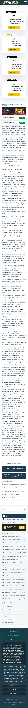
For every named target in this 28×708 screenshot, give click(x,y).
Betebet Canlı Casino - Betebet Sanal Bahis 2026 (15, 488)
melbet (15, 644)
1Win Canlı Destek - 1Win (11, 559)
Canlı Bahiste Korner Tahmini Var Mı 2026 (15, 553)
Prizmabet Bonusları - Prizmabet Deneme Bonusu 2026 (15, 543)
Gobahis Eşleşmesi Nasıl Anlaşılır (13, 566)
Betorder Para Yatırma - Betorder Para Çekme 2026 (15, 556)
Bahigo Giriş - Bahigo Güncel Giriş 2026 (15, 539)
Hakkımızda (15, 702)
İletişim (5, 702)
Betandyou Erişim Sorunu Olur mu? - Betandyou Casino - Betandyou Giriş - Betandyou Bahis (15, 592)
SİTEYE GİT (13, 27)
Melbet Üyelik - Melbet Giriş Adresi (14, 562)
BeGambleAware (15, 693)
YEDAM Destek (14, 685)
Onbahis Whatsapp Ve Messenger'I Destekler (15, 585)
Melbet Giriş (6, 644)
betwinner (7, 616)
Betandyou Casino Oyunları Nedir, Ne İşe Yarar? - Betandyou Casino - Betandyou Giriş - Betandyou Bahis (15, 595)
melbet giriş (8, 613)
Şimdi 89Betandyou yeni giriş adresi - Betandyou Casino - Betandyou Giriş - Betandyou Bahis (15, 599)
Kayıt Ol (21, 117)
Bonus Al (21, 527)
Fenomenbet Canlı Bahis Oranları (13, 572)
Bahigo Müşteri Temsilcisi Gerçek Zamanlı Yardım (15, 589)
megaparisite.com (9, 622)
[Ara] (24, 509)
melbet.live (8, 609)
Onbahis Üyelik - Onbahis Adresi (13, 576)
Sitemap (9, 702)
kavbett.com (8, 606)
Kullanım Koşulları (22, 702)
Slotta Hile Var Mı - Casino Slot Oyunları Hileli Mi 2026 (15, 549)
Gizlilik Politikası (14, 704)
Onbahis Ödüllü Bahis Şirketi (11, 498)
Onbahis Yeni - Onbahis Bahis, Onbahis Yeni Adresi (15, 582)
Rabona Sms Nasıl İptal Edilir (11, 494)
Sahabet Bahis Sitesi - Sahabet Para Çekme (15, 569)
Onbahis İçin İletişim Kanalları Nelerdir (14, 579)
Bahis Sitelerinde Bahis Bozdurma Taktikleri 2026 (14, 469)
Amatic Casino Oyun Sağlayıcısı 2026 (14, 536)
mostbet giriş (8, 619)
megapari (20, 644)
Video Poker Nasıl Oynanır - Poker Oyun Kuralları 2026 (15, 546)
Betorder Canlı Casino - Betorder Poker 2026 (15, 491)
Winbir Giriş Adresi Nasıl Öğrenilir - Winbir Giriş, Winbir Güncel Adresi (13, 476)
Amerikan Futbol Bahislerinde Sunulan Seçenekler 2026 (15, 484)
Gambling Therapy (15, 689)
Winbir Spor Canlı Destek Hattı (14, 519)
